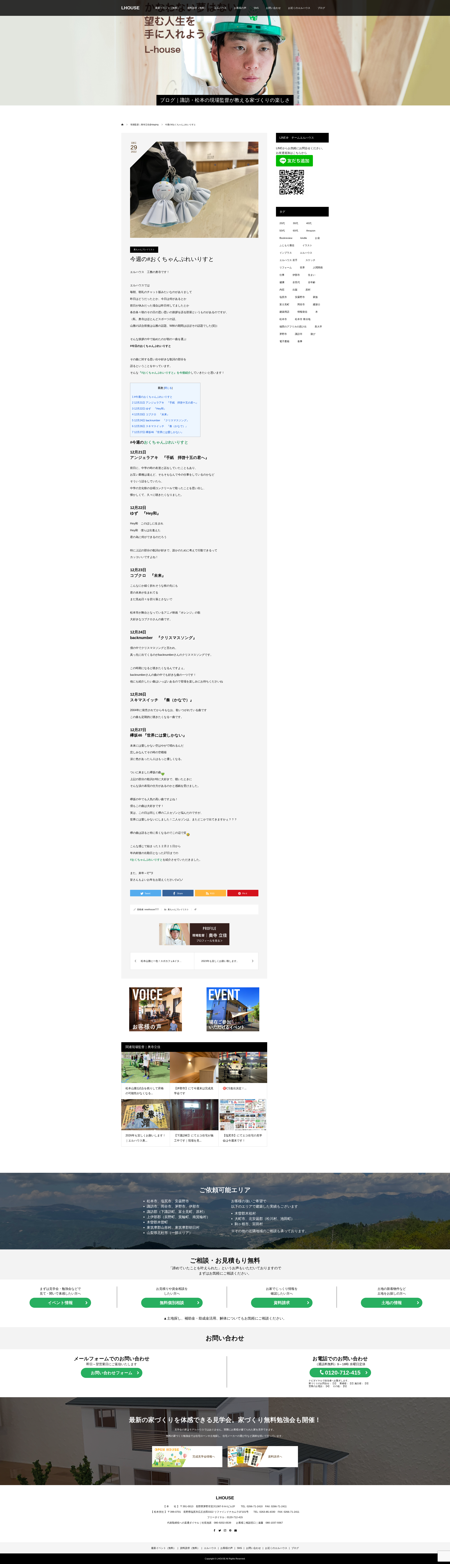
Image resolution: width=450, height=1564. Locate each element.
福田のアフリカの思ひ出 (293, 326)
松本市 (283, 319)
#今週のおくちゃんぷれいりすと (152, 396)
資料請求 (282, 1302)
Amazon (310, 230)
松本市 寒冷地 (302, 319)
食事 (299, 341)
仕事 (281, 274)
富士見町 (284, 304)
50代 (282, 230)
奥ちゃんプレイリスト (144, 249)
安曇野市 (300, 297)
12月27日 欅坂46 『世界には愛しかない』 (158, 432)
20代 (282, 223)
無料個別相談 (172, 1302)
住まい (311, 274)
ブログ (321, 8)
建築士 (316, 304)
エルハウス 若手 (288, 260)
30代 (295, 223)
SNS (256, 8)
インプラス (285, 252)
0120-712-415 (343, 1372)
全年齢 (311, 282)
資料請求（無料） (197, 8)
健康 (281, 282)
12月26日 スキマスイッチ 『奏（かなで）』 (160, 426)
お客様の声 (240, 8)
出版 (294, 289)
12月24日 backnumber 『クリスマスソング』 (160, 420)
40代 (308, 223)
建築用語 (284, 311)
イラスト (307, 245)
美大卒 (318, 326)
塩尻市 (283, 297)
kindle (303, 238)
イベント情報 (60, 1302)
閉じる (168, 388)
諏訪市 (298, 334)
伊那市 (296, 274)
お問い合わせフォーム (112, 1372)
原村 (308, 289)
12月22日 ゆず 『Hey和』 (149, 408)
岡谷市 (301, 304)
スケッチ (310, 260)
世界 (302, 267)
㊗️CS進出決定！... (234, 1088)
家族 (315, 297)
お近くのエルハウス (299, 8)
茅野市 (283, 334)
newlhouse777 (151, 909)
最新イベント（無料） (167, 8)
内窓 (281, 289)
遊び (312, 334)
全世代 (296, 282)
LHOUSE (130, 7)
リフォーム (285, 267)
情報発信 (302, 311)
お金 (317, 238)
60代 (295, 230)
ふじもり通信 (286, 245)
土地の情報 (391, 1302)
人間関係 (318, 267)
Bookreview (285, 238)
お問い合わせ (273, 8)
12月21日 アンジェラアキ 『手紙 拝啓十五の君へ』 (165, 402)
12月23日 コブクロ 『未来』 (150, 414)
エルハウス (220, 8)
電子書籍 (284, 341)
